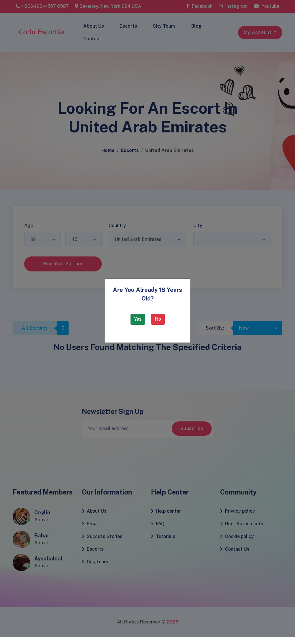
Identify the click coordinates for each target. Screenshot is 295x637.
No (158, 319)
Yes (137, 319)
